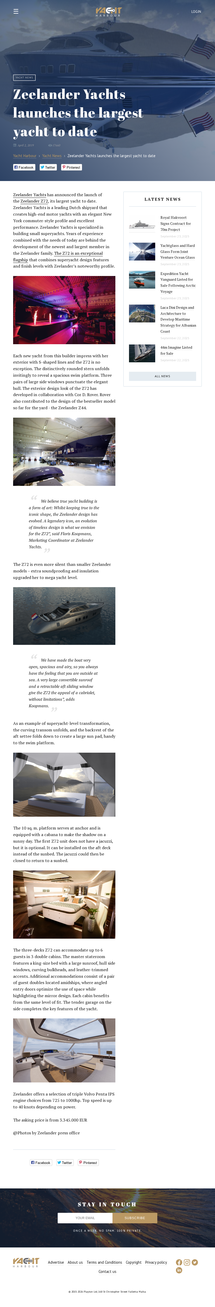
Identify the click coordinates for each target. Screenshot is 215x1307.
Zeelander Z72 (34, 201)
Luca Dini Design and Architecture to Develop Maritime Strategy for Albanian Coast (178, 319)
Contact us (107, 1271)
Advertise (56, 1262)
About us (75, 1262)
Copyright (134, 1262)
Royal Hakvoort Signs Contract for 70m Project (175, 223)
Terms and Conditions (104, 1262)
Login (196, 11)
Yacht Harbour (109, 12)
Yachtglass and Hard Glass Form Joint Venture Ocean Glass (177, 251)
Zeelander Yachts (29, 195)
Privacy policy (156, 1262)
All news (162, 376)
